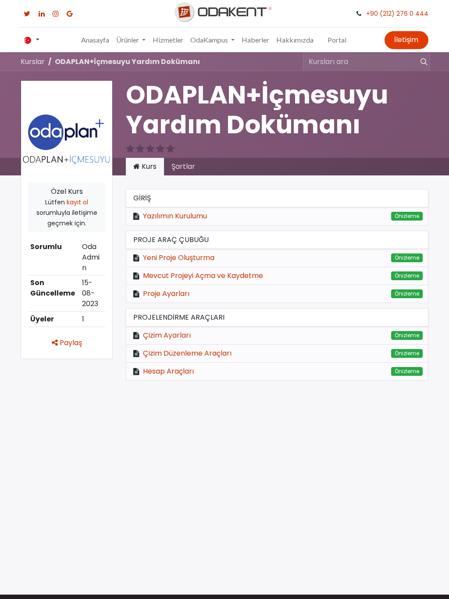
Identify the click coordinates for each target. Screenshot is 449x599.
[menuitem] (95, 40)
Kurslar (33, 62)
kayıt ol (77, 202)
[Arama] (420, 61)
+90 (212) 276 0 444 (397, 13)
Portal (337, 40)
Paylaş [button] (70, 343)
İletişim (406, 40)
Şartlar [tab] (183, 166)
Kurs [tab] (148, 166)
